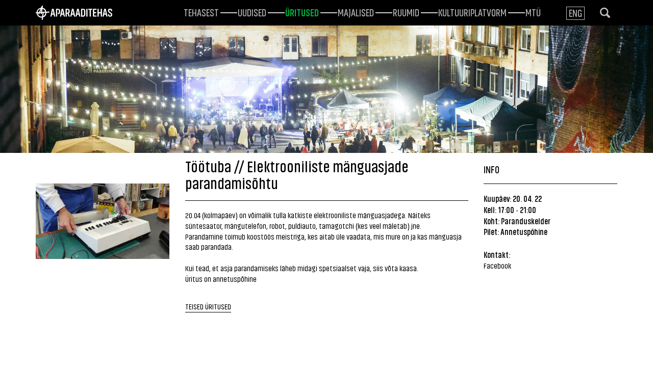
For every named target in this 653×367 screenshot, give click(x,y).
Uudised (252, 12)
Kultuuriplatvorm (472, 12)
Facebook (497, 265)
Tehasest (201, 12)
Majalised (356, 12)
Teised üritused (208, 306)
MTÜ (533, 12)
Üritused (302, 12)
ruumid (406, 12)
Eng (575, 12)
